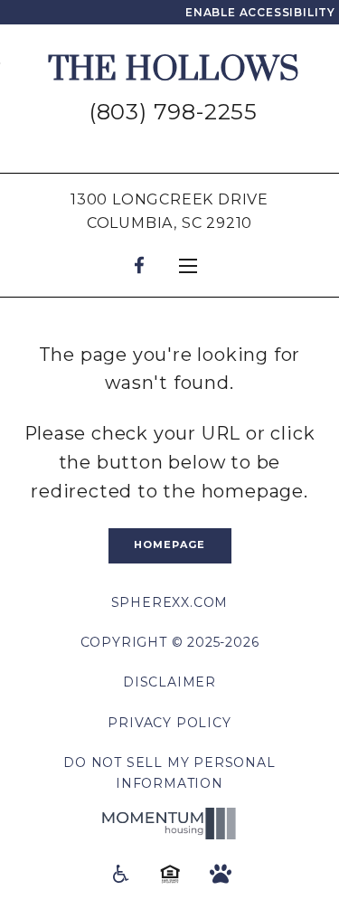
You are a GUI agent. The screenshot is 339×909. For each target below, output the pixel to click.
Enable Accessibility (260, 12)
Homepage (170, 544)
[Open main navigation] (188, 265)
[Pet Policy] (220, 873)
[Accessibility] (119, 873)
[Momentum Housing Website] (170, 823)
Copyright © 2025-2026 (169, 642)
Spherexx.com (170, 602)
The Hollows (174, 70)
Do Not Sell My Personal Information (169, 772)
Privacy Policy (169, 723)
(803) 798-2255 (173, 112)
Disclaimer (169, 682)
